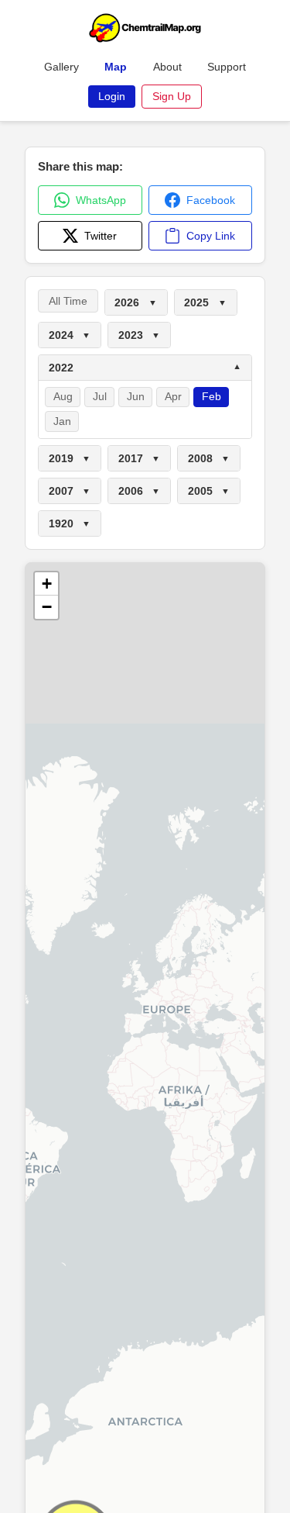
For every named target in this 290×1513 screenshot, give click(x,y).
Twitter (100, 236)
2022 (145, 367)
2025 (205, 302)
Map (115, 66)
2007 (69, 491)
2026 (135, 302)
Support (226, 66)
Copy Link (210, 236)
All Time (68, 301)
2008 (209, 458)
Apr (173, 396)
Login (111, 96)
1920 (69, 523)
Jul (100, 396)
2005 (209, 491)
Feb (211, 396)
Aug (63, 396)
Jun (136, 396)
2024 (69, 335)
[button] (46, 584)
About (167, 66)
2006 (139, 491)
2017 (139, 458)
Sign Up (171, 96)
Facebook (210, 200)
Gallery (61, 66)
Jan (62, 421)
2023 (139, 335)
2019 (69, 458)
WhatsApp (101, 200)
